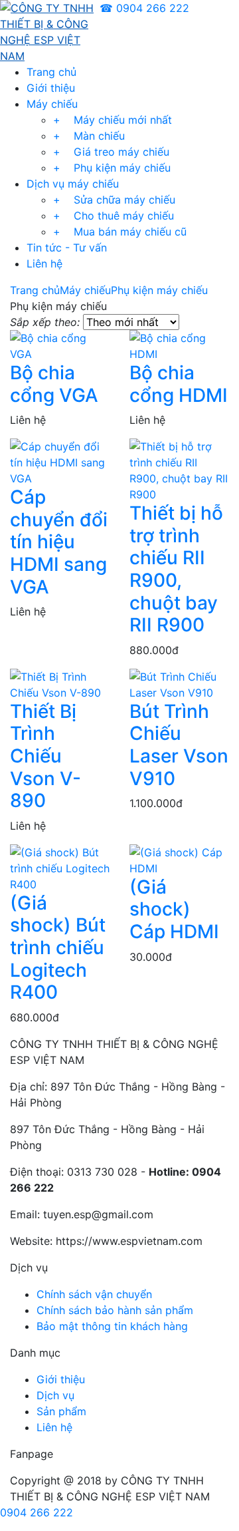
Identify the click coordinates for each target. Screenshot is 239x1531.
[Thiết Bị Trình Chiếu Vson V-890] (60, 683)
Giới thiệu (51, 87)
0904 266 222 (36, 1512)
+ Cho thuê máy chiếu (113, 215)
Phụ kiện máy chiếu (159, 290)
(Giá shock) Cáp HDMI (174, 909)
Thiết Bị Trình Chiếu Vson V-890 (45, 756)
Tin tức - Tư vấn (67, 247)
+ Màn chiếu (89, 135)
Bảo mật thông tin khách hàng (112, 1326)
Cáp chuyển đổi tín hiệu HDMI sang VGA (59, 541)
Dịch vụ (55, 1395)
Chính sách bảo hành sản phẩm (115, 1310)
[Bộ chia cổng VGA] (60, 344)
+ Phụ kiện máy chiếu (112, 167)
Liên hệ (44, 263)
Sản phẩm (61, 1411)
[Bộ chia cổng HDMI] (179, 344)
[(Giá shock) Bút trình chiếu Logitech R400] (60, 867)
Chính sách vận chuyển (94, 1294)
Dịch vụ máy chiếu (73, 183)
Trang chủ (51, 72)
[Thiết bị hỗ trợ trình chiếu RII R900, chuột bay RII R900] (179, 469)
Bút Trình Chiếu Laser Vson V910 (178, 745)
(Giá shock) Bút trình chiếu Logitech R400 (58, 947)
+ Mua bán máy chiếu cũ (120, 231)
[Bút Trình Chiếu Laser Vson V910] (179, 683)
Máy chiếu (52, 103)
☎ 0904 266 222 (144, 8)
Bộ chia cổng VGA (54, 384)
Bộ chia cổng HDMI (178, 384)
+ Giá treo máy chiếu (111, 151)
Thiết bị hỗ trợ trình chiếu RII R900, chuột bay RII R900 (176, 569)
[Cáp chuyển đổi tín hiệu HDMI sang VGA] (60, 461)
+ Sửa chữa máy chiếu (114, 199)
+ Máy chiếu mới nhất (112, 119)
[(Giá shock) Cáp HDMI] (179, 859)
